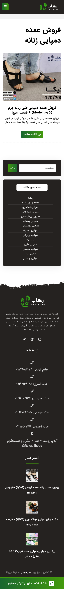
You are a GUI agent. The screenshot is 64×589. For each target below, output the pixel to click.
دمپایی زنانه (30, 240)
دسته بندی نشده (30, 202)
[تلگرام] (24, 339)
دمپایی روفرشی (30, 235)
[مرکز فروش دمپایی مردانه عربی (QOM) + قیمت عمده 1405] (32, 507)
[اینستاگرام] (40, 339)
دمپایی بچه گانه (30, 212)
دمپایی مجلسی (30, 249)
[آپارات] (32, 339)
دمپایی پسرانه (30, 221)
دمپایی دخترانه (30, 230)
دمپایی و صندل (30, 258)
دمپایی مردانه (30, 254)
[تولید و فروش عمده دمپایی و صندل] (48, 7)
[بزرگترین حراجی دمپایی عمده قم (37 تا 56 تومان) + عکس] (32, 539)
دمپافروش (26, 572)
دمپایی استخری (30, 207)
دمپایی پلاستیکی (30, 226)
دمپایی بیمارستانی (30, 216)
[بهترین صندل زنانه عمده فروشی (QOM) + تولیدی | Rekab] (32, 475)
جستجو (12, 168)
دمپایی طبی (30, 244)
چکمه (30, 198)
